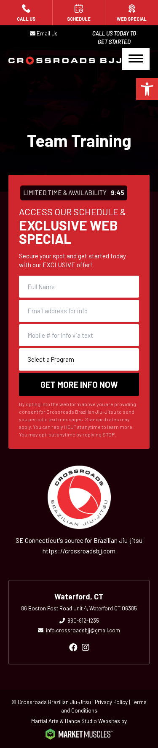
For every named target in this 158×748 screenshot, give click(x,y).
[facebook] (73, 647)
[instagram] (85, 647)
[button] (147, 89)
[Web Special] (131, 12)
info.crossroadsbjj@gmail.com (83, 630)
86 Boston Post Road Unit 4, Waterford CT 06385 (79, 608)
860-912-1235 (83, 620)
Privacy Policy (111, 702)
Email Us (47, 33)
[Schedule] (79, 12)
